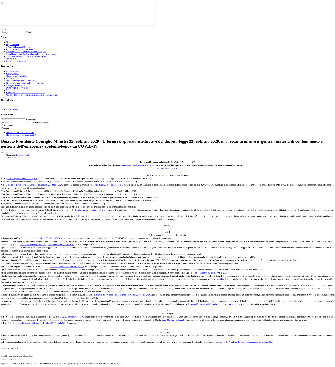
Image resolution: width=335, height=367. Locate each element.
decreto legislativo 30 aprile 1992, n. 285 (67, 266)
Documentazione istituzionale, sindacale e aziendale (27, 83)
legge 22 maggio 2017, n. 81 (72, 317)
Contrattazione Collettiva (16, 76)
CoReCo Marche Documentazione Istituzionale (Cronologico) (32, 95)
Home (8, 42)
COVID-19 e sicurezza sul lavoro (20, 49)
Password (30, 122)
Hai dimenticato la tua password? (20, 132)
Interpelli (10, 78)
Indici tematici (12, 90)
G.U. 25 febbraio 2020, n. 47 (167, 168)
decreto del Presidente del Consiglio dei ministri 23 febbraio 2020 (35, 185)
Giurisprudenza (12, 74)
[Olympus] (78, 25)
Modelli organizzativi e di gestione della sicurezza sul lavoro (31, 54)
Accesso (5, 128)
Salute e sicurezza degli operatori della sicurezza (26, 56)
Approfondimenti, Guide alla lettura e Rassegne (26, 52)
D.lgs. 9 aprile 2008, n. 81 (17, 88)
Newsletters (11, 59)
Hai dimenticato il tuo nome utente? (21, 135)
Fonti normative (12, 71)
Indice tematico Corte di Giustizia (20, 81)
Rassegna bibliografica (15, 85)
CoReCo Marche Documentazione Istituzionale (25, 92)
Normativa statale (22, 155)
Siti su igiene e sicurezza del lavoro (20, 61)
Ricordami (8, 125)
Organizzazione (12, 44)
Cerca (3, 29)
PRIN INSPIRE (13, 109)
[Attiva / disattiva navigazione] (2, 105)
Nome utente (31, 120)
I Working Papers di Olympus (18, 47)
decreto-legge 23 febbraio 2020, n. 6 (135, 165)
